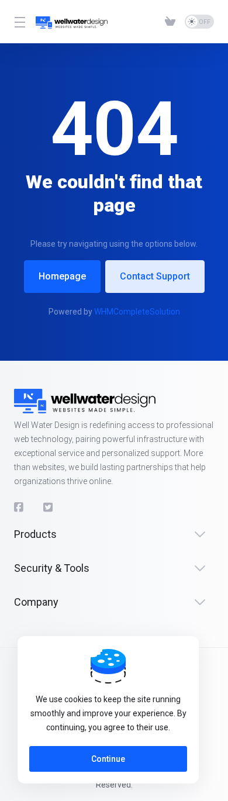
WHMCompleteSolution (137, 311)
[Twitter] (48, 507)
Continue (108, 759)
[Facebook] (19, 507)
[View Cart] (170, 21)
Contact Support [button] (155, 276)
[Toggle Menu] (17, 22)
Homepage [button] (62, 276)
